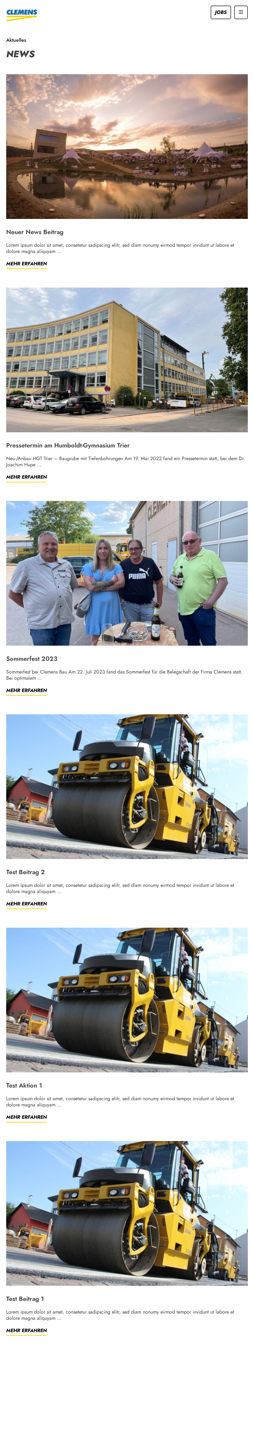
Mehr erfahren (26, 264)
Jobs (221, 12)
